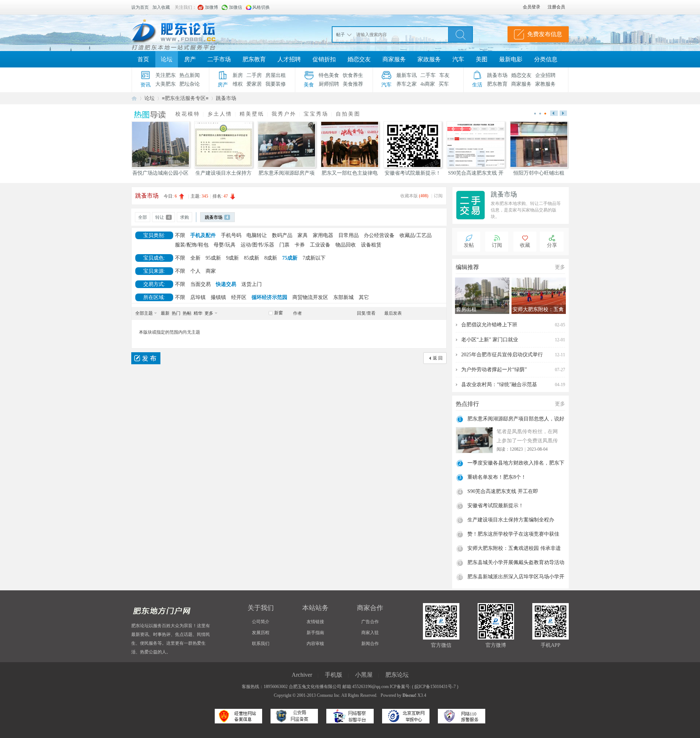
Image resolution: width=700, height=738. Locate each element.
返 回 (438, 358)
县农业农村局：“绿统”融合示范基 (499, 384)
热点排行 (467, 404)
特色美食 (329, 75)
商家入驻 (370, 632)
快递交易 (226, 284)
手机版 (333, 675)
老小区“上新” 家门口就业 (489, 339)
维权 (238, 84)
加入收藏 (161, 7)
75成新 (290, 258)
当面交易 (200, 284)
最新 (165, 313)
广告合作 (370, 621)
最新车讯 (406, 75)
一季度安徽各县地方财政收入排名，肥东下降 (515, 463)
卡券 (300, 245)
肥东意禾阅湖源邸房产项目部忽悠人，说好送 (515, 419)
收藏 (525, 245)
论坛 (166, 59)
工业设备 (320, 245)
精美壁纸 (252, 114)
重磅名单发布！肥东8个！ (496, 477)
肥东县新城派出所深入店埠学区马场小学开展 (515, 577)
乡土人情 (219, 114)
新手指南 (315, 632)
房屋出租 (275, 75)
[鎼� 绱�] (460, 34)
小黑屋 (364, 675)
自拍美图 (348, 114)
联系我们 (260, 643)
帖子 (340, 34)
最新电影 (510, 59)
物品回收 (345, 245)
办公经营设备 (379, 235)
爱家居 (254, 84)
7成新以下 (314, 258)
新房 (238, 75)
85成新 (251, 258)
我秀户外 (284, 114)
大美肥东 (165, 84)
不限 (180, 235)
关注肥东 (165, 75)
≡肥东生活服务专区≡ (185, 98)
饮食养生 (353, 75)
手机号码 (231, 235)
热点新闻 (189, 75)
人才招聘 (289, 59)
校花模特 (187, 114)
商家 (211, 271)
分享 (552, 245)
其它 (364, 297)
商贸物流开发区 (310, 297)
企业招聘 (545, 75)
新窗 (278, 312)
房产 (190, 59)
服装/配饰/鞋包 (192, 245)
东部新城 (343, 297)
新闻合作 (370, 643)
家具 (303, 235)
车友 (444, 75)
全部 (142, 217)
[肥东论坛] (182, 33)
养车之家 (406, 84)
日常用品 (348, 235)
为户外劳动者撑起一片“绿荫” (494, 369)
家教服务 (545, 84)
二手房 (254, 75)
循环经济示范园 (269, 297)
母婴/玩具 (225, 245)
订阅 (438, 195)
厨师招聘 (329, 84)
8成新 (270, 258)
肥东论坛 (134, 98)
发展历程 (260, 632)
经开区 (238, 297)
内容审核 (315, 643)
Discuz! (409, 695)
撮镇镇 (218, 297)
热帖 (187, 313)
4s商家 (427, 84)
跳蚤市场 (497, 75)
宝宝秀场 (316, 114)
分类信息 (545, 59)
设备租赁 (371, 245)
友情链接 (315, 621)
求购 (184, 217)
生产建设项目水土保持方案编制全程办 (510, 520)
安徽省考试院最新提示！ (495, 505)
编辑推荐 (467, 267)
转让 (162, 217)
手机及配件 (203, 235)
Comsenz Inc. (329, 695)
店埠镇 (198, 297)
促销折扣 (324, 59)
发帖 (469, 245)
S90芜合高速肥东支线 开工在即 (502, 491)
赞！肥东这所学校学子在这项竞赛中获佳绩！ (513, 535)
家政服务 (429, 59)
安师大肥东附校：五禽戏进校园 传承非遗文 (514, 549)
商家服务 (394, 59)
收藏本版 (414, 195)
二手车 (428, 75)
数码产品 (282, 235)
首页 (143, 59)
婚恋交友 (359, 59)
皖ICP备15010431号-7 (435, 686)
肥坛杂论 (189, 84)
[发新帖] (145, 358)
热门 (176, 313)
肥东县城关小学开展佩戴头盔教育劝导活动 (515, 562)
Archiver (302, 675)
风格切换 (261, 7)
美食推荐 (353, 84)
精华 (198, 313)
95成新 (213, 258)
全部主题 (144, 313)
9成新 (232, 258)
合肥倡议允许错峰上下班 (489, 324)
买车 (444, 84)
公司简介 (260, 621)
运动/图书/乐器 (257, 245)
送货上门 (251, 284)
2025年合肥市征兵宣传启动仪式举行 (502, 354)
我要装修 (275, 84)
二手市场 (219, 59)
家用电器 (323, 235)
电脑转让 (256, 235)
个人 (195, 271)
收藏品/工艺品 (416, 235)
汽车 (458, 59)
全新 (195, 258)
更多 (209, 313)
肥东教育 (254, 59)
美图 (481, 59)
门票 (284, 245)
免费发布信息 (544, 34)
